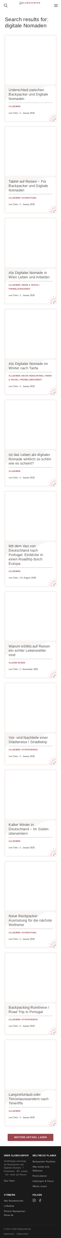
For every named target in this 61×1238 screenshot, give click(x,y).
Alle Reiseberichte (13, 1200)
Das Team (9, 1180)
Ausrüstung (29, 198)
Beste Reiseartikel (33, 376)
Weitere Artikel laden (30, 1137)
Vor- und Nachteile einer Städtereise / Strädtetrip (28, 740)
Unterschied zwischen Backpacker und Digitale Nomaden (28, 94)
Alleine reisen (40, 1186)
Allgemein (14, 106)
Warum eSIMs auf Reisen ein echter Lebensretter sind (29, 650)
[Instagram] (34, 1200)
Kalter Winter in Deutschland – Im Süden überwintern (28, 829)
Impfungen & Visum (43, 1181)
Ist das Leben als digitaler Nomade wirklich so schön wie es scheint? (30, 459)
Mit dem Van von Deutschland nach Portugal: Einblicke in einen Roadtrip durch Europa (26, 555)
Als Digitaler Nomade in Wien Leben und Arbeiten (29, 275)
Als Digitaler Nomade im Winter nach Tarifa (28, 366)
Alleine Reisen (17, 663)
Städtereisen (30, 750)
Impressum (9, 1234)
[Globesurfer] (30, 5)
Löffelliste (9, 1206)
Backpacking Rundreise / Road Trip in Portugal (29, 1009)
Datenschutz (22, 1234)
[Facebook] (40, 1200)
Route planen (40, 1176)
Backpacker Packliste (44, 1161)
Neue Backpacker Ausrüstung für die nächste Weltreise (30, 920)
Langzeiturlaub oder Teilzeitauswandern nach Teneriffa (28, 1098)
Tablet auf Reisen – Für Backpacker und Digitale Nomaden (28, 185)
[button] (6, 5)
